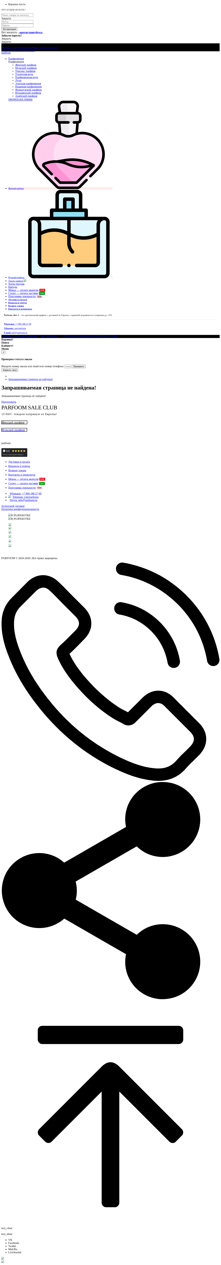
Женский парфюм (25, 64)
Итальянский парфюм (28, 92)
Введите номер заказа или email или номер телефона (32, 366)
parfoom (6, 52)
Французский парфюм (28, 89)
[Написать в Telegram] (110, 1262)
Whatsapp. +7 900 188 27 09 (25, 493)
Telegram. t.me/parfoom (25, 497)
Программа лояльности (25, 296)
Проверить (78, 366)
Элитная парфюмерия (28, 83)
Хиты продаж (16, 283)
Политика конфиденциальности (20, 509)
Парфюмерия (16, 58)
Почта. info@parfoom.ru (23, 500)
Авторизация (9, 29)
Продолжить (8, 401)
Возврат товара (16, 306)
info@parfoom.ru (15, 332)
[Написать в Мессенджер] (110, 1258)
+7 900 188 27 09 (17, 324)
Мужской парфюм (26, 67)
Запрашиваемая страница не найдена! (30, 379)
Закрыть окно (10, 370)
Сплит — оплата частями (26, 293)
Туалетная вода (24, 74)
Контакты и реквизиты (20, 309)
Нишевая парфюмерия (28, 86)
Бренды (12, 287)
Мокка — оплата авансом (26, 290)
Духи (18, 80)
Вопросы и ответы (17, 303)
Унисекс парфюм (25, 71)
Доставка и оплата (17, 299)
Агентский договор (13, 506)
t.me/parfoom (15, 328)
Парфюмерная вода (26, 77)
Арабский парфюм (26, 95)
